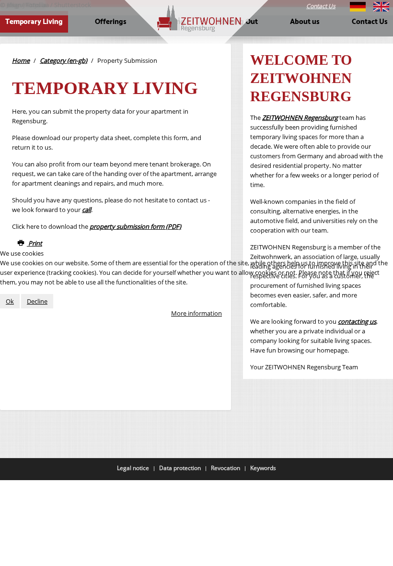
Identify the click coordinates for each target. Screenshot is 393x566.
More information (196, 313)
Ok (10, 301)
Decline (37, 301)
